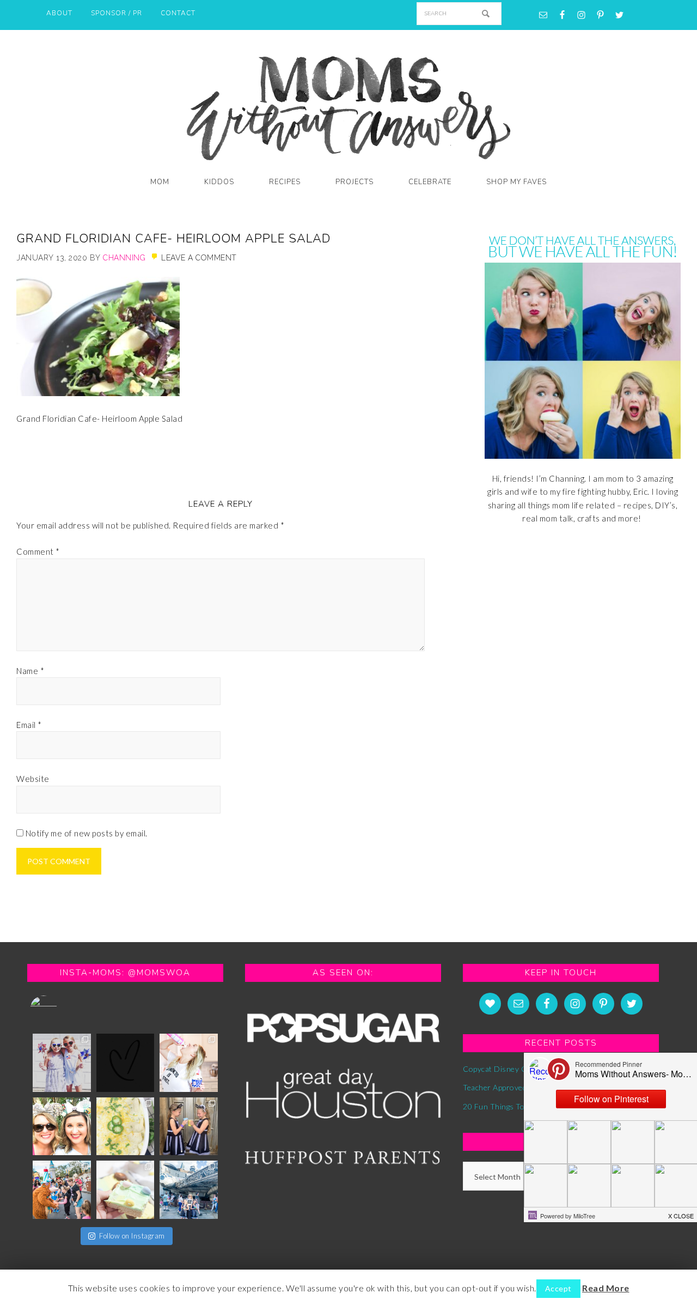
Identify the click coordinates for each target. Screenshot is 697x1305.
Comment (38, 551)
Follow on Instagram (132, 1235)
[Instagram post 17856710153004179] (125, 1063)
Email (29, 725)
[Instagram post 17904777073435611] (125, 1190)
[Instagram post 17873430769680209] (125, 1126)
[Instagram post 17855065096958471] (62, 1126)
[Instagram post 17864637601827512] (189, 1063)
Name (30, 671)
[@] (60, 1009)
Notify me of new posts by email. (87, 833)
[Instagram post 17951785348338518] (62, 1063)
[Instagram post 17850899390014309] (62, 1190)
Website (33, 779)
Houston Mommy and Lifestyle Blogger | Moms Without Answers (348, 105)
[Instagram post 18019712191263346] (189, 1190)
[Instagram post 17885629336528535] (189, 1126)
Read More (605, 1288)
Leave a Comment (199, 257)
